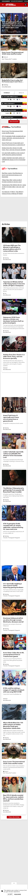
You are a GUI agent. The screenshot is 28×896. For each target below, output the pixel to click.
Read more (17, 894)
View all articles (14, 817)
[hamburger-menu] (2, 4)
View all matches (14, 121)
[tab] (7, 93)
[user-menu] (26, 5)
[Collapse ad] (14, 883)
